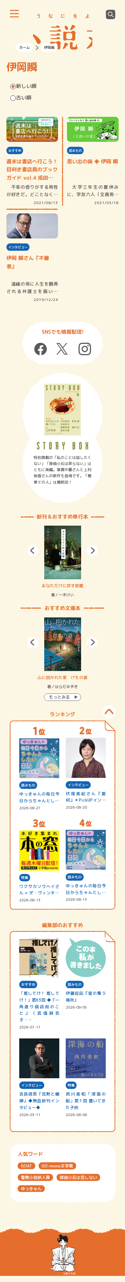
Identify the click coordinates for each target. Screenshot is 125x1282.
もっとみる (59, 697)
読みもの (75, 150)
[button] (32, 550)
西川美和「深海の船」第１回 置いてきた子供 (86, 1100)
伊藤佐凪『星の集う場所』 (86, 996)
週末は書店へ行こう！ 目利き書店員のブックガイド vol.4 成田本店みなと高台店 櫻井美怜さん (32, 170)
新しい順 (26, 86)
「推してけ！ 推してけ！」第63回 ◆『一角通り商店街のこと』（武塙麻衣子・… (39, 1006)
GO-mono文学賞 (57, 1166)
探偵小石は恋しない (78, 1177)
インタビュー (18, 247)
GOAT (26, 1166)
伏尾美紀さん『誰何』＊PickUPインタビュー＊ (86, 797)
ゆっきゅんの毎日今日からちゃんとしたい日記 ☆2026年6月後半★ (39, 797)
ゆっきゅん (31, 1189)
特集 (24, 877)
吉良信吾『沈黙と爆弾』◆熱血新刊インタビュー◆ (39, 1100)
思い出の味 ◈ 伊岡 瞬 (92, 161)
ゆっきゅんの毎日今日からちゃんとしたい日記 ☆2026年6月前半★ (86, 889)
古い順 (23, 97)
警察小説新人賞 (35, 1177)
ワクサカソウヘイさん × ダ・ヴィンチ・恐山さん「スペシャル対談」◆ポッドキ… (39, 890)
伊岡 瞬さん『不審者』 (27, 262)
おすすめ (14, 150)
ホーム (24, 47)
